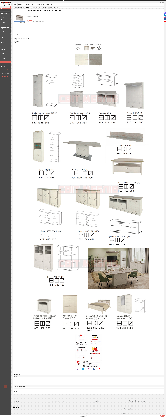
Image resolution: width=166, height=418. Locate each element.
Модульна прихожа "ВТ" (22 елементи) (134, 400)
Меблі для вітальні (3, 11)
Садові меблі (3, 47)
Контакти (20, 4)
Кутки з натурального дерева (56, 400)
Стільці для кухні (3, 56)
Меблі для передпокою (4, 13)
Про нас (15, 4)
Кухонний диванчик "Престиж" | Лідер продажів (58, 402)
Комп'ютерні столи (3, 60)
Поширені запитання (40, 4)
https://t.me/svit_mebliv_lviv (4, 76)
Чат (163, 415)
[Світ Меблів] (6, 2)
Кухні (2, 19)
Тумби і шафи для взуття (28, 7)
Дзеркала (2, 39)
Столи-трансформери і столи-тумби (5, 37)
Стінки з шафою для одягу (16, 401)
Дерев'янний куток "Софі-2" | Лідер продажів (58, 401)
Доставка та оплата (26, 4)
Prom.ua (87, 415)
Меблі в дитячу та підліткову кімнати (5, 28)
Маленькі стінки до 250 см (16, 400)
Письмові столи (3, 49)
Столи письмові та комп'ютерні (3, 17)
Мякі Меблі (2, 31)
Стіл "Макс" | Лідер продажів (94, 402)
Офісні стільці (3, 58)
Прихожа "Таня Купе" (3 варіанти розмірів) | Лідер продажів (137, 401)
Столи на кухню (3, 22)
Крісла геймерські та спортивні (4, 53)
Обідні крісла (3, 44)
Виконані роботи (49, 4)
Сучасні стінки (15, 397)
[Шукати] (10, 7)
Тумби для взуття (131, 402)
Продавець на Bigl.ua (83, 416)
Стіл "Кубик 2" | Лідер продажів (94, 401)
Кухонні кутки (3, 20)
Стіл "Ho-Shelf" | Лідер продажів (94, 400)
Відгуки (33, 4)
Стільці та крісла (3, 24)
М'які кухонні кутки (54, 397)
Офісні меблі (2, 33)
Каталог (16, 7)
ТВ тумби (14, 402)
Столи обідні (2, 42)
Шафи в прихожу (131, 397)
